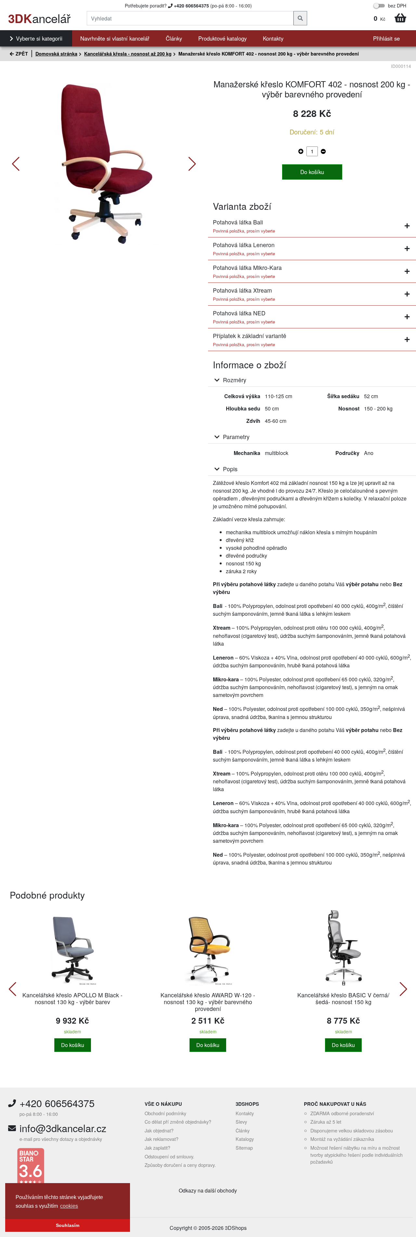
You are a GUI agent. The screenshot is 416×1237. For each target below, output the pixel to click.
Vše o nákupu (163, 1103)
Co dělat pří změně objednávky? (178, 1121)
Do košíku (312, 172)
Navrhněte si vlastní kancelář (115, 38)
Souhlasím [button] (67, 1225)
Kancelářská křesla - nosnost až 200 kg (128, 53)
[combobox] (190, 18)
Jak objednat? (159, 1130)
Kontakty (273, 38)
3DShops (247, 1103)
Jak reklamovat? (161, 1138)
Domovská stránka (56, 53)
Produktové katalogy (222, 38)
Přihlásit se (386, 38)
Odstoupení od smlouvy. (169, 1156)
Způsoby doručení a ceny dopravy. (180, 1164)
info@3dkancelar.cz (63, 1128)
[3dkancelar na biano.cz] (71, 1167)
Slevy (241, 1121)
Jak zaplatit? (157, 1147)
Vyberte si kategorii (39, 38)
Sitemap (244, 1147)
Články (174, 38)
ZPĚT (22, 53)
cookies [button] (69, 1206)
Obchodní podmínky (165, 1113)
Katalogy (245, 1138)
